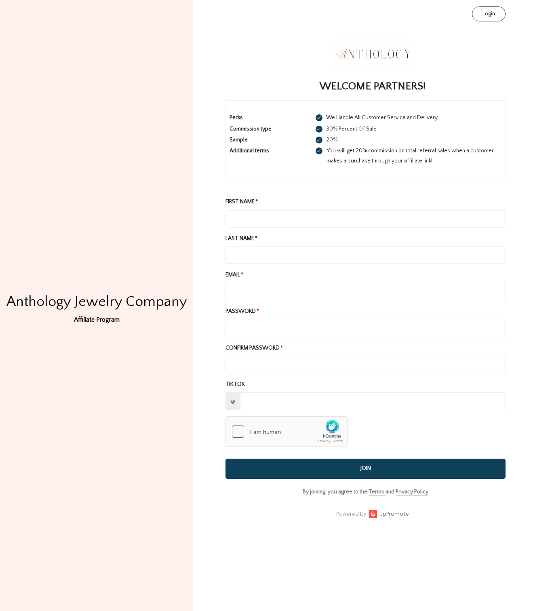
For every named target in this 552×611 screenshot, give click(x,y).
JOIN (365, 468)
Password (240, 311)
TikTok (235, 384)
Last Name (239, 238)
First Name (240, 201)
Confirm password (252, 348)
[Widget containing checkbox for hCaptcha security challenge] (286, 431)
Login (488, 14)
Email (232, 275)
